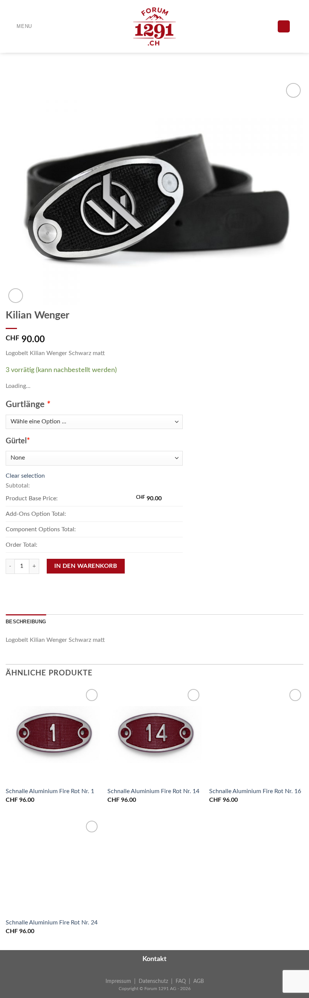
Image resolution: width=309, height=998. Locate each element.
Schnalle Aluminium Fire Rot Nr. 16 (255, 791)
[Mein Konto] (284, 26)
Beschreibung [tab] (26, 621)
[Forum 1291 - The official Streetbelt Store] (155, 26)
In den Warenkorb (85, 566)
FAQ (181, 981)
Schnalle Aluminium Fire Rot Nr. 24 (52, 923)
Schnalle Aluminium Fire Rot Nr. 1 (50, 791)
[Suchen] (256, 26)
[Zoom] (15, 295)
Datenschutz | (157, 981)
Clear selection (25, 476)
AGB (198, 981)
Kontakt (154, 959)
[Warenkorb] (299, 26)
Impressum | (122, 981)
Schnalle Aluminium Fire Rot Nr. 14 (153, 791)
